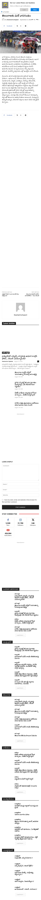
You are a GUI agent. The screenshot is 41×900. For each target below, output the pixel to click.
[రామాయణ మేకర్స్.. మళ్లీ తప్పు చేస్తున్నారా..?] (7, 873)
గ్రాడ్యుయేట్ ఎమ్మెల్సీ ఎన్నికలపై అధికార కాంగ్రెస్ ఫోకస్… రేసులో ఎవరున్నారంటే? (24, 597)
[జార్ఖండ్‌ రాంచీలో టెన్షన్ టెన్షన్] (7, 778)
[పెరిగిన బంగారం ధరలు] (7, 813)
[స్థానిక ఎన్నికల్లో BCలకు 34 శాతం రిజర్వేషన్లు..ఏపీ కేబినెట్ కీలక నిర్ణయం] (7, 385)
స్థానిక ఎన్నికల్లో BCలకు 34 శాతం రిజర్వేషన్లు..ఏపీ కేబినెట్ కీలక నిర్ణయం (25, 384)
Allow (35, 10)
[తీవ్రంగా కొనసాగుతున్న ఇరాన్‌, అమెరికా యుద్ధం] (7, 821)
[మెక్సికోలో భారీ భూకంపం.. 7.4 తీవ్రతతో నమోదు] (7, 829)
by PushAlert (6, 12)
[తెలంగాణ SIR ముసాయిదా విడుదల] (7, 735)
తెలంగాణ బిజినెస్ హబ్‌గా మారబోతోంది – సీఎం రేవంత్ (32, 294)
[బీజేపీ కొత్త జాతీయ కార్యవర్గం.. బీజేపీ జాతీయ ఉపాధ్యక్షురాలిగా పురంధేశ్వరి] (7, 674)
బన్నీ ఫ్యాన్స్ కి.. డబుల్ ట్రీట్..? (24, 866)
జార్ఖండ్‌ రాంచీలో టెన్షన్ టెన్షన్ (24, 779)
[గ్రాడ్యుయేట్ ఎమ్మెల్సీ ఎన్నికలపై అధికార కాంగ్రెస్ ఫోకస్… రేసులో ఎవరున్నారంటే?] (20, 341)
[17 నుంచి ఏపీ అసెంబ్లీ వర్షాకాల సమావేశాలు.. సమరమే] (7, 682)
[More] (25, 26)
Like (8, 519)
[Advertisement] (20, 204)
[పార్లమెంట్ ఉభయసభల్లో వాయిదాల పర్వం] (7, 786)
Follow (20, 519)
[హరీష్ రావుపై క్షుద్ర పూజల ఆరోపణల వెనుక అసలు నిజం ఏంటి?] (7, 406)
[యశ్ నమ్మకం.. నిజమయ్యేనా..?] (7, 880)
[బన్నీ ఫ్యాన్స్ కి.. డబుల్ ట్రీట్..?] (7, 865)
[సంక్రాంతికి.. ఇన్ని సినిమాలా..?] (7, 857)
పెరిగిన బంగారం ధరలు (22, 814)
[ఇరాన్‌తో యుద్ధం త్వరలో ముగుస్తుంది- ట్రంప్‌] (7, 806)
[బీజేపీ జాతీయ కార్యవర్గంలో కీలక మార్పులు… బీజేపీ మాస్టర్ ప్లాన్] (7, 396)
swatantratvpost (13, 19)
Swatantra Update (7, 361)
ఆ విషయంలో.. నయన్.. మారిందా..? (26, 889)
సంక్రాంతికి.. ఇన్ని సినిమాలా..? (24, 858)
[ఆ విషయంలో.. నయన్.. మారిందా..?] (7, 888)
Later (24, 10)
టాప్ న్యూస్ (6, 353)
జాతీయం (17, 619)
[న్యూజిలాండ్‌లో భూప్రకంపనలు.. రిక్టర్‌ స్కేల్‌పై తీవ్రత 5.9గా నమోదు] (7, 837)
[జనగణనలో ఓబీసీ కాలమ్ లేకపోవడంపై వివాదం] (7, 657)
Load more (20, 635)
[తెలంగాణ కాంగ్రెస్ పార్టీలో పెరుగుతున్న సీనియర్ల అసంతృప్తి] (7, 375)
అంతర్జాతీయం (18, 803)
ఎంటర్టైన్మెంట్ (17, 855)
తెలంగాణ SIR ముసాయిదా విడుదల (26, 735)
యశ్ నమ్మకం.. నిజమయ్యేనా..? (24, 881)
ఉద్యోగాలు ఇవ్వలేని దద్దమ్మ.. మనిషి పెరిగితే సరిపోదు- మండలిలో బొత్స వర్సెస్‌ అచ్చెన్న (26, 666)
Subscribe (8, 529)
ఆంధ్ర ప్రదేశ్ (17, 611)
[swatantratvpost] (3, 19)
